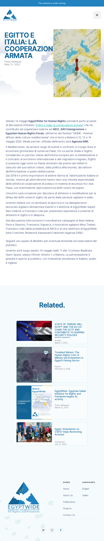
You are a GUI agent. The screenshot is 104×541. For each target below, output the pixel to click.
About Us (68, 495)
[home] (10, 15)
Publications (69, 502)
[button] (97, 15)
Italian (85, 495)
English (85, 488)
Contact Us (69, 515)
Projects (67, 508)
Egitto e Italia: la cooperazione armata (59, 125)
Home (66, 488)
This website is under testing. (52, 3)
